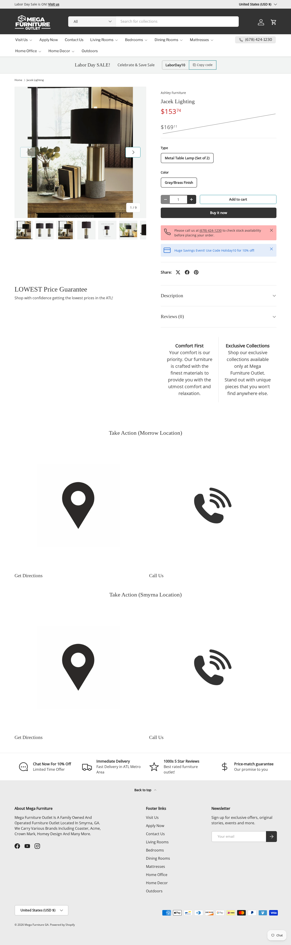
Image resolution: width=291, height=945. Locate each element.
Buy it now (218, 212)
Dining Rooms (166, 40)
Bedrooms (134, 40)
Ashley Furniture (173, 93)
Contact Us (74, 40)
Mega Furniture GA (37, 925)
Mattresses (199, 40)
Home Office (26, 51)
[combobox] (153, 21)
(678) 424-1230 (211, 230)
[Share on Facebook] (187, 272)
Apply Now (48, 40)
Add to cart (238, 199)
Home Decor (59, 51)
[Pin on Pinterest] (196, 272)
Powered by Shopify (62, 925)
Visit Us (21, 40)
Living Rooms (101, 40)
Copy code (205, 65)
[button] (274, 22)
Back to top (143, 790)
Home (18, 80)
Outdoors (90, 51)
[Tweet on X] (178, 272)
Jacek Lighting (35, 80)
